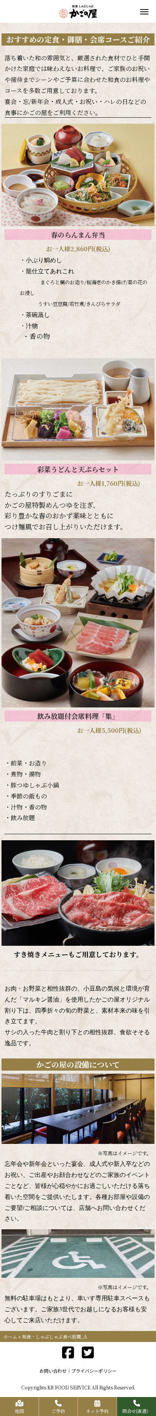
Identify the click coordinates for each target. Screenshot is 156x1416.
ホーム (10, 1336)
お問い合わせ (53, 1370)
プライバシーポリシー (94, 1370)
